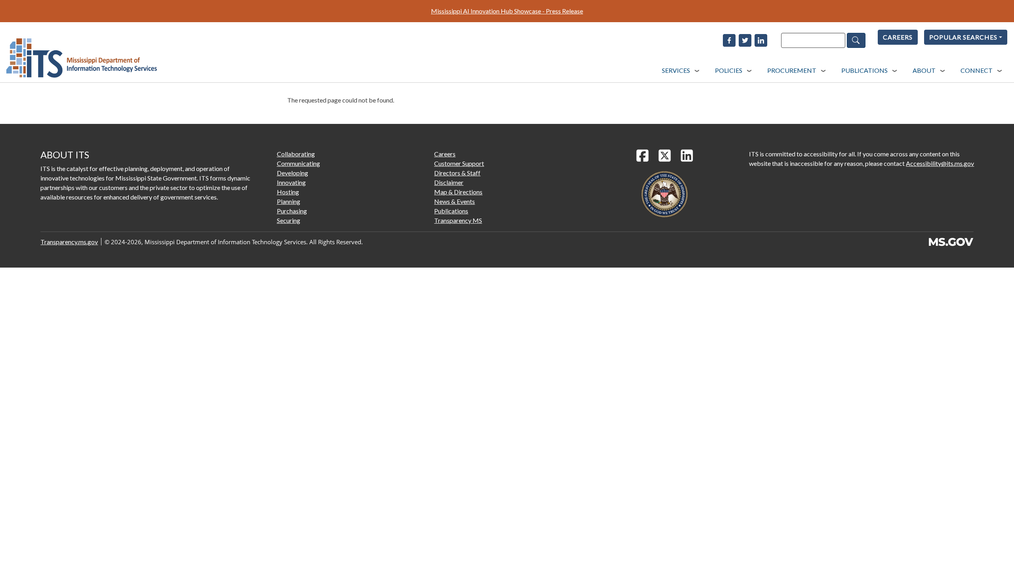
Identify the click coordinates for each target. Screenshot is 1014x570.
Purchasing (292, 211)
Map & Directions (458, 192)
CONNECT (977, 70)
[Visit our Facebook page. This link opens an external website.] (642, 155)
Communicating (298, 163)
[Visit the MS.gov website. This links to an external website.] (951, 242)
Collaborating (296, 154)
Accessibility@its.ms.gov (940, 163)
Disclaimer (448, 182)
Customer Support (459, 163)
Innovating (291, 182)
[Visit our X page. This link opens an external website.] (664, 155)
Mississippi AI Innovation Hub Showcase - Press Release (507, 11)
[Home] (81, 58)
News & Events (454, 201)
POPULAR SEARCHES (963, 37)
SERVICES (676, 70)
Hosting (288, 192)
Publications (451, 211)
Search (856, 40)
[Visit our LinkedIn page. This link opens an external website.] (686, 155)
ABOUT (924, 70)
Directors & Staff (457, 173)
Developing (292, 173)
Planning (288, 201)
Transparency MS (458, 220)
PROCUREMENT (791, 70)
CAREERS (898, 37)
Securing (288, 220)
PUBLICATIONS (864, 70)
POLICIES (728, 70)
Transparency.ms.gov (69, 241)
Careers (445, 154)
